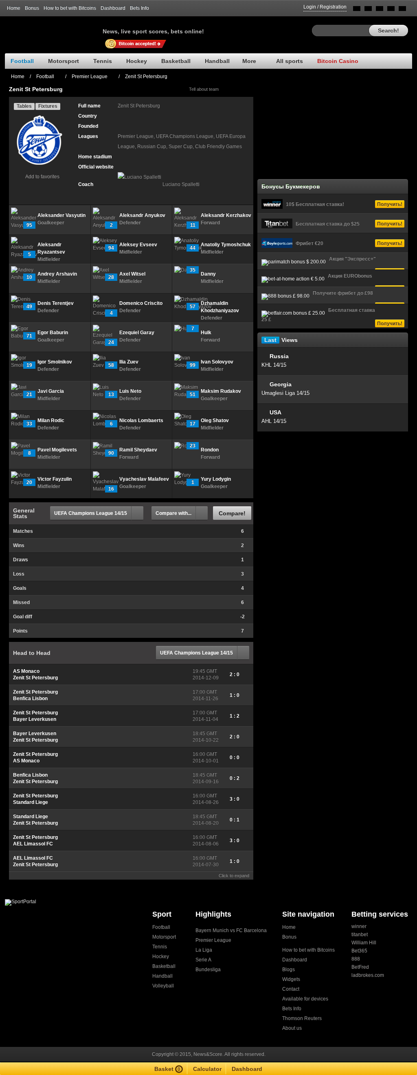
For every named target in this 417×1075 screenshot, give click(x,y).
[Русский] (368, 10)
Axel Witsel (132, 274)
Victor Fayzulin (54, 479)
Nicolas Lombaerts (141, 420)
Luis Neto (130, 391)
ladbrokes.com (367, 975)
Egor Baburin (52, 332)
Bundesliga (208, 969)
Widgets (291, 979)
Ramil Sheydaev (138, 450)
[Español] (379, 10)
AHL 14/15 (273, 421)
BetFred (360, 967)
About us (292, 1028)
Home (13, 8)
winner (359, 926)
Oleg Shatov (215, 420)
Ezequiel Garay (136, 332)
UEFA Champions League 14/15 (90, 513)
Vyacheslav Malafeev (144, 479)
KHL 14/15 (273, 365)
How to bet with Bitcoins (70, 8)
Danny (208, 274)
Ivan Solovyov (217, 362)
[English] (356, 10)
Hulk (206, 332)
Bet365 (359, 951)
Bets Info (139, 8)
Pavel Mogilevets (57, 450)
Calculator (207, 1069)
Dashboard (113, 8)
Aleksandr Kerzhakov (226, 215)
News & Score (54, 29)
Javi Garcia (50, 391)
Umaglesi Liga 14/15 (285, 393)
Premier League (213, 940)
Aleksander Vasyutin (61, 215)
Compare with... (173, 513)
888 (355, 959)
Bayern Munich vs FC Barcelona (231, 930)
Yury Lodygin (216, 479)
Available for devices (305, 999)
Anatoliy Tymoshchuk (226, 244)
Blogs (288, 969)
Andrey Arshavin (57, 274)
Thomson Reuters (302, 1018)
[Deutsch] (391, 10)
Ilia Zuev (128, 362)
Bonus (32, 8)
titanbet (359, 934)
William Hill (363, 943)
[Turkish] (402, 10)
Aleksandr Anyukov (142, 215)
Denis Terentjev (55, 303)
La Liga (203, 950)
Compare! (232, 513)
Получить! (389, 204)
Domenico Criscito (140, 303)
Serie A (203, 960)
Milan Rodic (50, 420)
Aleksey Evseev (138, 244)
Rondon (210, 450)
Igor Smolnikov (54, 362)
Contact (290, 989)
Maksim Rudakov (221, 391)
